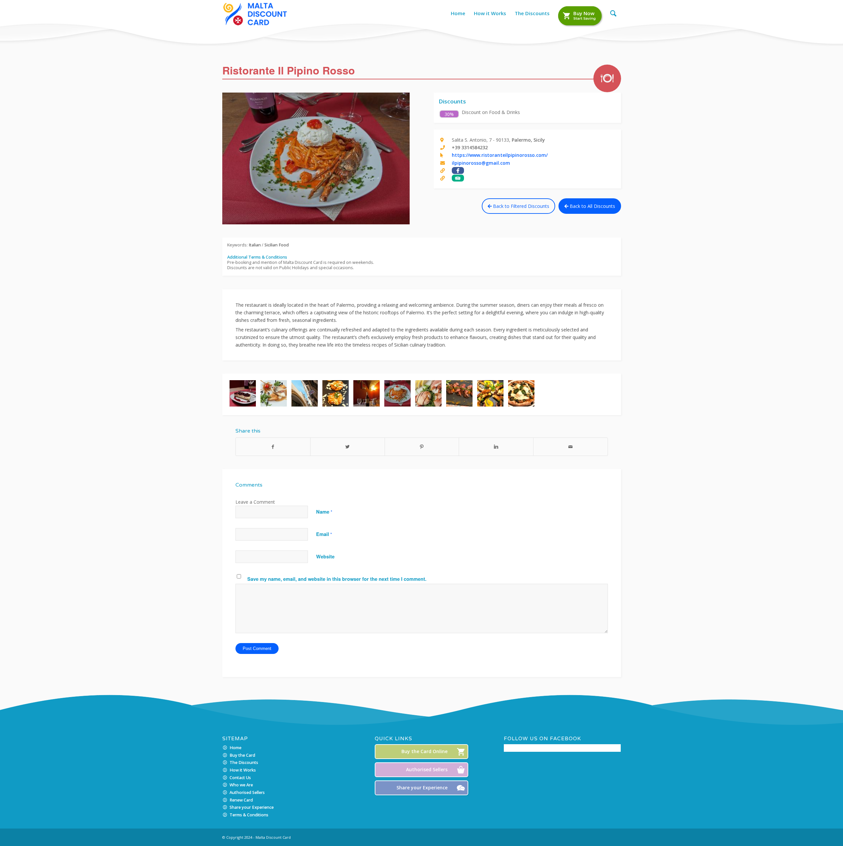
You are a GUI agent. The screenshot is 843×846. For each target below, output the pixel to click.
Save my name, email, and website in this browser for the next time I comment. (336, 579)
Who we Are (241, 785)
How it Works (243, 770)
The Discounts (244, 762)
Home (235, 747)
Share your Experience (252, 807)
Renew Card (241, 800)
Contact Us (240, 777)
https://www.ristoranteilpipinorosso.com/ (500, 155)
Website (325, 556)
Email (324, 534)
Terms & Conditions (249, 815)
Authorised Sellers (247, 792)
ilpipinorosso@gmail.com (481, 163)
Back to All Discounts (591, 206)
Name (324, 511)
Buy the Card (242, 755)
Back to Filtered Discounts (520, 206)
